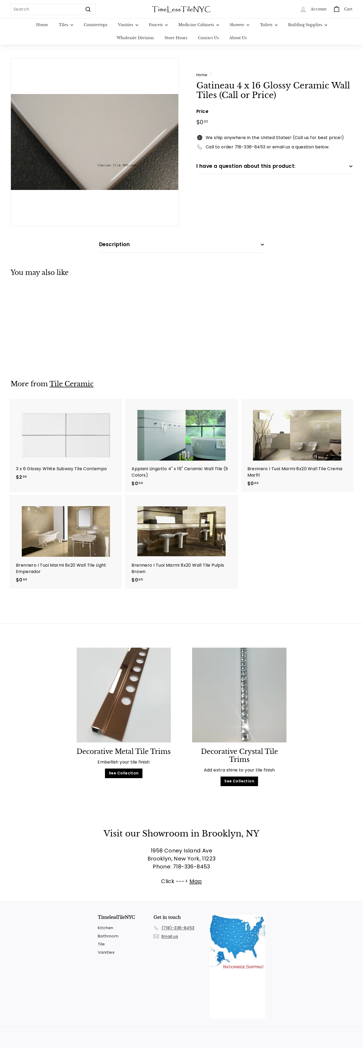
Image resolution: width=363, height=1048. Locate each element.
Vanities (126, 24)
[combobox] (53, 9)
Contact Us (208, 37)
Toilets (266, 24)
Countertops (95, 24)
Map (195, 881)
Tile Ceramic (71, 384)
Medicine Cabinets (196, 24)
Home (42, 24)
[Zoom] (94, 142)
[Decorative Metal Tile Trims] (124, 695)
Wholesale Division (135, 37)
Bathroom (108, 936)
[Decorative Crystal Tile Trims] (239, 695)
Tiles (64, 24)
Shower (237, 24)
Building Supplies (305, 24)
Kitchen (105, 928)
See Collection (124, 773)
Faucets (156, 24)
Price (202, 111)
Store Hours (175, 37)
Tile (101, 944)
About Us (238, 37)
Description (114, 244)
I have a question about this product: (246, 165)
